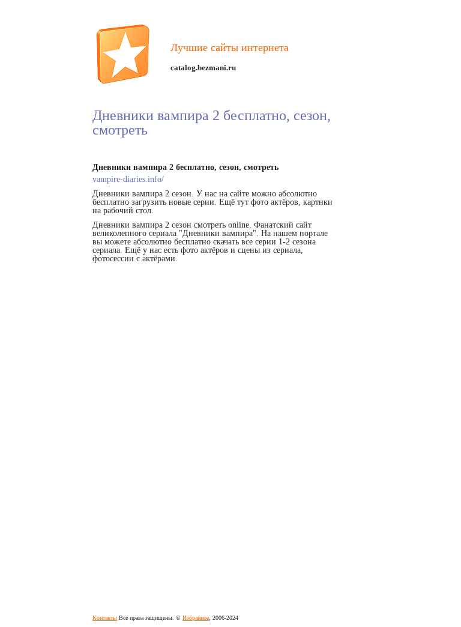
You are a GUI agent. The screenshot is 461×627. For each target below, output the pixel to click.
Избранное (195, 617)
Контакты (104, 617)
